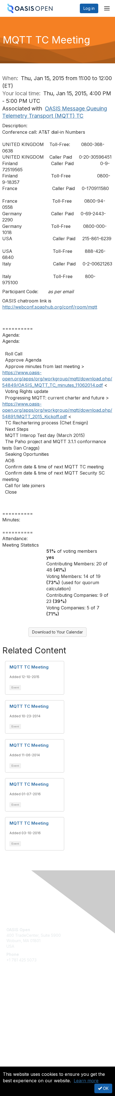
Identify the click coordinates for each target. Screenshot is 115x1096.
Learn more (86, 1080)
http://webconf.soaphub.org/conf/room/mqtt (49, 307)
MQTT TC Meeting (29, 667)
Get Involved (18, 997)
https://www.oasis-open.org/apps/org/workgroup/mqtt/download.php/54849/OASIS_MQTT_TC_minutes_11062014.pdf (57, 379)
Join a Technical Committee (31, 1013)
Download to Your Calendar (57, 632)
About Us (14, 1064)
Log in (89, 8)
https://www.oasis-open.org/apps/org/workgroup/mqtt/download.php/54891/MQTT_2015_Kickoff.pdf (57, 410)
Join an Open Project (25, 1005)
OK (105, 1088)
